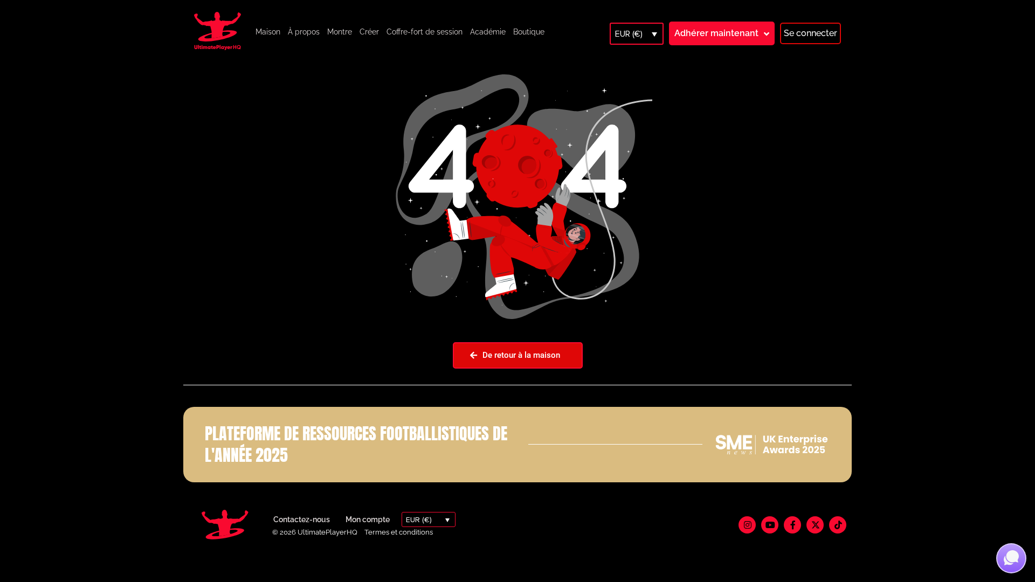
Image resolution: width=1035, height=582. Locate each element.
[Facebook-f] (792, 525)
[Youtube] (769, 525)
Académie (488, 31)
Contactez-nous (301, 519)
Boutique (528, 31)
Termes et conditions (398, 532)
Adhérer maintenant (716, 33)
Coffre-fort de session (425, 31)
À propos (304, 31)
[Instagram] (747, 525)
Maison (268, 31)
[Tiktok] (837, 525)
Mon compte (368, 519)
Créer (369, 31)
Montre (339, 31)
